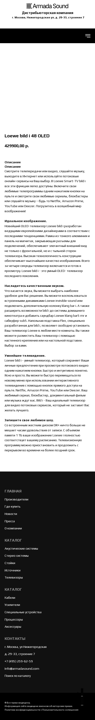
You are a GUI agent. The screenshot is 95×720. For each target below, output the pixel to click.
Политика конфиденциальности (22, 710)
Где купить (13, 506)
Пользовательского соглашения (60, 710)
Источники (13, 570)
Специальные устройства (23, 612)
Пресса (10, 521)
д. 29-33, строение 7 (20, 654)
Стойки (10, 563)
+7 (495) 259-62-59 (19, 661)
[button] (82, 696)
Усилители (12, 605)
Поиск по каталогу (18, 676)
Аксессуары (13, 626)
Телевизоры (14, 577)
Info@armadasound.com (22, 668)
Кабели (10, 597)
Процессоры (14, 619)
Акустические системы (21, 548)
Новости (11, 514)
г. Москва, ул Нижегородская (26, 647)
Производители (16, 499)
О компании (13, 528)
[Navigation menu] (87, 35)
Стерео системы (17, 555)
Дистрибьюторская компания (47, 13)
